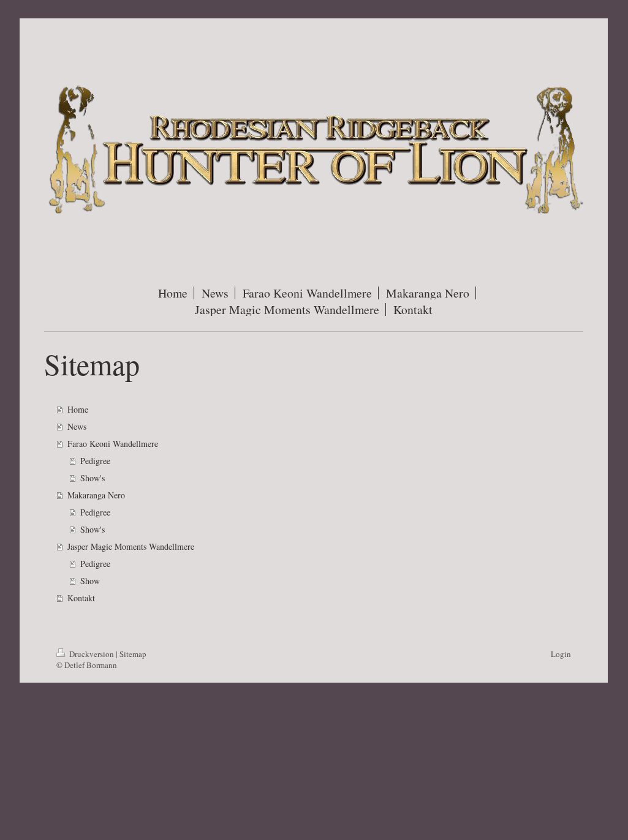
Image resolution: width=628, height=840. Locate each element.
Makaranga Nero (96, 495)
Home (77, 409)
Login (561, 653)
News (76, 426)
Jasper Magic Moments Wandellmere (130, 546)
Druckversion (91, 653)
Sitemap (132, 653)
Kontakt (81, 598)
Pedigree (95, 461)
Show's (92, 478)
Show (90, 581)
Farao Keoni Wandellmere (112, 443)
